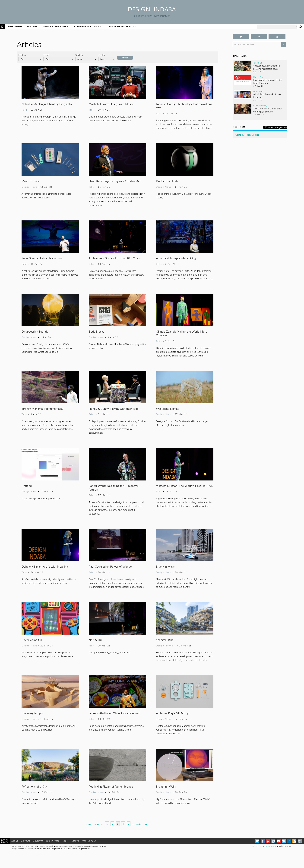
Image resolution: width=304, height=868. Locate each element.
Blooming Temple (32, 713)
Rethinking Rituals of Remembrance (111, 786)
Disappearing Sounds (35, 331)
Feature (22, 55)
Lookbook (258, 91)
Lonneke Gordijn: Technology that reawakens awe (184, 106)
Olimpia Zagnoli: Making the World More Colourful (181, 333)
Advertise (38, 841)
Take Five (257, 62)
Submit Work (53, 841)
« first (88, 824)
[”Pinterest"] (277, 36)
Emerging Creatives (23, 26)
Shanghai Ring (164, 640)
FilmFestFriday (260, 105)
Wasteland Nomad (167, 408)
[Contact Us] (300, 841)
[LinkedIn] (289, 841)
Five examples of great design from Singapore (267, 81)
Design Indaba (270, 846)
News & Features (55, 26)
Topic (46, 55)
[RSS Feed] (294, 841)
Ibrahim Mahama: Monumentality (42, 408)
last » (147, 824)
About (14, 841)
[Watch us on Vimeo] (284, 841)
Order (101, 55)
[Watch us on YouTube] (279, 841)
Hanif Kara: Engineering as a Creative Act (115, 181)
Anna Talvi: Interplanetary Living (176, 258)
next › (138, 824)
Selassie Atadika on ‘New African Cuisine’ (114, 713)
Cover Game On (32, 640)
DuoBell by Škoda (167, 181)
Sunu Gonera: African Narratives (42, 258)
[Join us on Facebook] (259, 36)
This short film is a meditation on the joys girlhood (267, 110)
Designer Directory (121, 26)
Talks (24, 109)
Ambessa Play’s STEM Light (173, 713)
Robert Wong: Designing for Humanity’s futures (114, 487)
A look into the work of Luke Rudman (267, 96)
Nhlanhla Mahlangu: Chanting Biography (47, 104)
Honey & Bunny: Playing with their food (114, 408)
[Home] (152, 10)
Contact (25, 841)
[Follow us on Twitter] (241, 36)
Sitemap (75, 841)
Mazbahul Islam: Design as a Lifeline (111, 104)
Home (2, 26)
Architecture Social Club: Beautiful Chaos (115, 258)
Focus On (258, 77)
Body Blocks (96, 331)
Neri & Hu (95, 640)
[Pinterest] (268, 841)
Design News (29, 186)
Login (65, 841)
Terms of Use (89, 841)
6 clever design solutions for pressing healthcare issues (267, 67)
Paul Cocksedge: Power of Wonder (111, 566)
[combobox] (277, 27)
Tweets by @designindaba (246, 134)
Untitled (27, 486)
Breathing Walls (166, 786)
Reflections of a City (34, 786)
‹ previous (98, 824)
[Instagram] (273, 841)
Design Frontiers (166, 645)
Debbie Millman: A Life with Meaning (45, 566)
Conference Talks (87, 26)
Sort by (79, 55)
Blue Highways (165, 566)
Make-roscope (31, 181)
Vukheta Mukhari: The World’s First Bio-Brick (184, 486)
